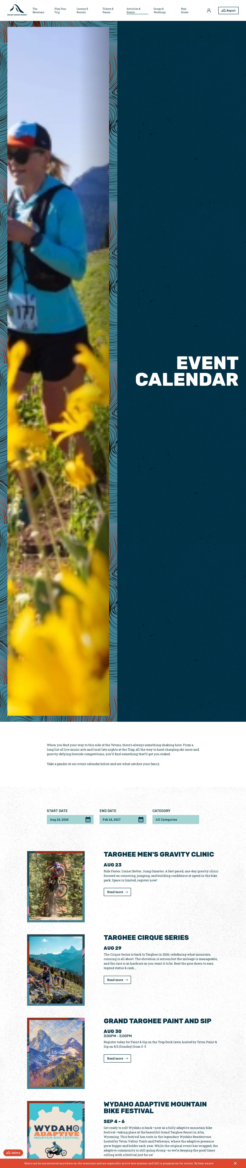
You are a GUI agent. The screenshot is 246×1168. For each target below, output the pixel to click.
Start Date (57, 811)
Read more (119, 892)
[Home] (17, 10)
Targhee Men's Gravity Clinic (159, 854)
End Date (108, 811)
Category (161, 811)
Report (231, 10)
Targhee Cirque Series (146, 937)
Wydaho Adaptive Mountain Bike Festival (155, 1107)
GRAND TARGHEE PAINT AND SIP (157, 1021)
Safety (17, 1152)
